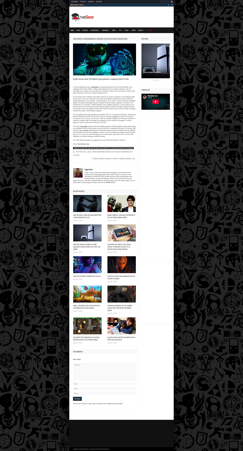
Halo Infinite (90, 148)
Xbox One (115, 148)
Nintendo (105, 30)
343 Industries (82, 148)
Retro (134, 30)
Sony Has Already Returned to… (152, 72)
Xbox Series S (122, 148)
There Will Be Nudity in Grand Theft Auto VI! (87, 276)
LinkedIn (91, 1)
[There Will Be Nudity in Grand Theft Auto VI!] (87, 264)
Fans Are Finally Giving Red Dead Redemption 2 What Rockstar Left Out (87, 216)
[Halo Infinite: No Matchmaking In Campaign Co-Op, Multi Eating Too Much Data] (104, 59)
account (86, 130)
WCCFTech (81, 144)
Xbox (113, 30)
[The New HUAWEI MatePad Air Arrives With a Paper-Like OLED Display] (121, 325)
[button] (152, 80)
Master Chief (98, 148)
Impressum (93, 449)
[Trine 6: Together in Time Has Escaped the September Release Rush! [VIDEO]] (87, 294)
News (78, 30)
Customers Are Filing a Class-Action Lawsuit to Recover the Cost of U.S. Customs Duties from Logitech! (119, 246)
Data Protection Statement (102, 449)
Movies (140, 30)
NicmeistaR (83, 126)
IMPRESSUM (110, 182)
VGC (87, 144)
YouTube (99, 1)
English (149, 30)
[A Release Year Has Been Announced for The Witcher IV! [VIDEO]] (121, 264)
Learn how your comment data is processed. (109, 403)
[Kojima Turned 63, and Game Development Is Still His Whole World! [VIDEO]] (121, 203)
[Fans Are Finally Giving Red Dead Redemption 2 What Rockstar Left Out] (87, 203)
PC (120, 30)
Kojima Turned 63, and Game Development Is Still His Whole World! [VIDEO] (121, 216)
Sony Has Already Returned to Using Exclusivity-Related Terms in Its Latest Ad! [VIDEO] (86, 246)
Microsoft (105, 148)
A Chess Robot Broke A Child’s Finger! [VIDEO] (111, 158)
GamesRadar (95, 87)
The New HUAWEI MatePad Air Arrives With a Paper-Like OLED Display (121, 338)
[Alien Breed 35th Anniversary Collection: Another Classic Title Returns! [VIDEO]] (87, 325)
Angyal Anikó (89, 169)
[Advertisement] (137, 16)
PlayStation (94, 30)
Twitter (83, 1)
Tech (126, 30)
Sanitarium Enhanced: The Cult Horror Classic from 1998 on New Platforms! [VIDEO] (119, 307)
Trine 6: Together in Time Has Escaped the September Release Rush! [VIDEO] (86, 306)
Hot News (145, 39)
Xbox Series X (130, 148)
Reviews (85, 30)
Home (72, 30)
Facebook (74, 1)
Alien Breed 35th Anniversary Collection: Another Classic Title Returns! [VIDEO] (86, 338)
